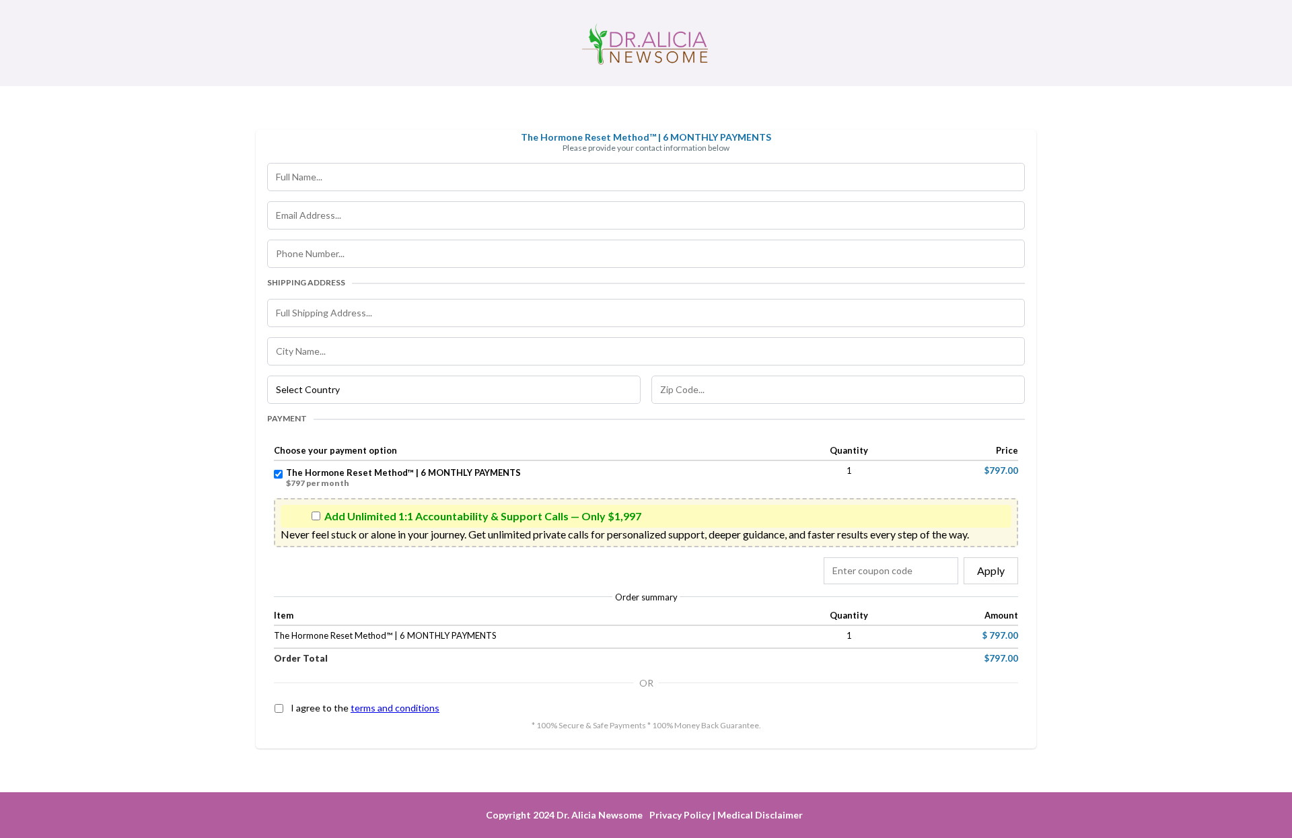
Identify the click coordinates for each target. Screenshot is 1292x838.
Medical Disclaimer (760, 814)
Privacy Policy (680, 814)
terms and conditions (395, 707)
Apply (991, 570)
